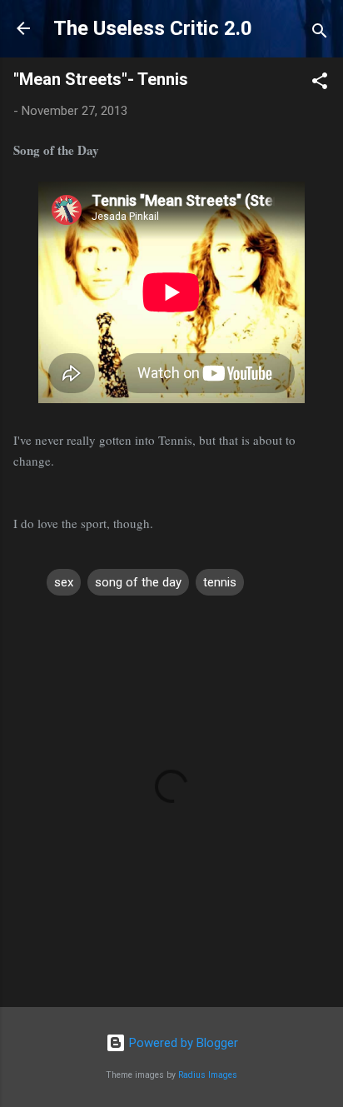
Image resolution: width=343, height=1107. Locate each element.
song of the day (138, 582)
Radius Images (207, 1075)
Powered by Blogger (182, 1042)
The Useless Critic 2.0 (152, 28)
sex (63, 582)
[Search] (320, 33)
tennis (219, 582)
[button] (320, 84)
